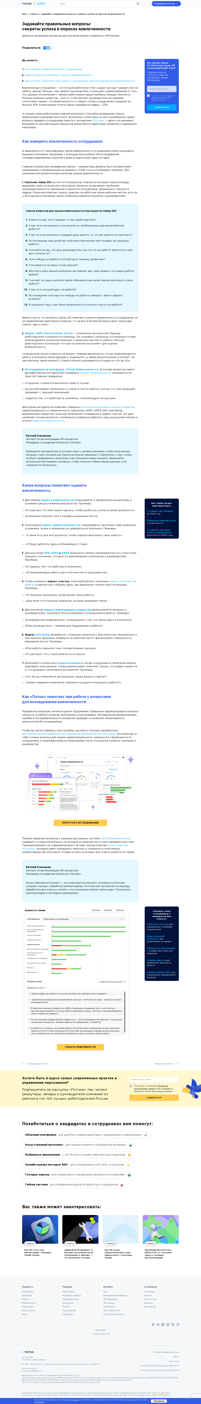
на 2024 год (160, 512)
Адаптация (27, 1295)
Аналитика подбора (72, 1295)
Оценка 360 (27, 1306)
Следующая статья (163, 1064)
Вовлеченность (29, 1303)
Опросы (25, 1299)
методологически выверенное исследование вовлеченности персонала (68, 734)
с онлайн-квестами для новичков (161, 950)
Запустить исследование (80, 823)
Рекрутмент (27, 1291)
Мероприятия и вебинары (115, 1295)
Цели (24, 1314)
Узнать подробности (80, 1047)
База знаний (149, 1306)
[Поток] (26, 4)
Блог (24, 14)
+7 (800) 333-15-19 (100, 1334)
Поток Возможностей (113, 1314)
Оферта (176, 1357)
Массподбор (68, 1291)
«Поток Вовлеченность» (115, 839)
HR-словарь (108, 1303)
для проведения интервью (159, 938)
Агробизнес (68, 1314)
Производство (69, 1310)
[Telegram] (48, 47)
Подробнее (39, 1402)
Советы (34, 14)
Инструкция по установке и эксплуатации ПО (160, 1370)
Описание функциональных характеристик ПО (160, 1366)
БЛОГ (41, 3)
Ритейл (66, 1306)
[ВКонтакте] (44, 47)
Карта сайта (100, 1330)
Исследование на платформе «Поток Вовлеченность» (62, 370)
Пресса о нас (150, 1299)
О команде (149, 1291)
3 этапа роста (161, 522)
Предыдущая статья (38, 1064)
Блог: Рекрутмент (111, 1310)
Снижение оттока (71, 1299)
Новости (148, 1295)
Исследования (110, 1299)
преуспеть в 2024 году (160, 532)
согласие (155, 98)
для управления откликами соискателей (160, 926)
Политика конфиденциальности (166, 1352)
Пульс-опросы (28, 1310)
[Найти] (138, 4)
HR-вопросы (109, 1306)
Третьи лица (174, 1361)
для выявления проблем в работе (159, 962)
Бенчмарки (68, 1303)
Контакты (148, 1303)
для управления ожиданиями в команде (161, 974)
